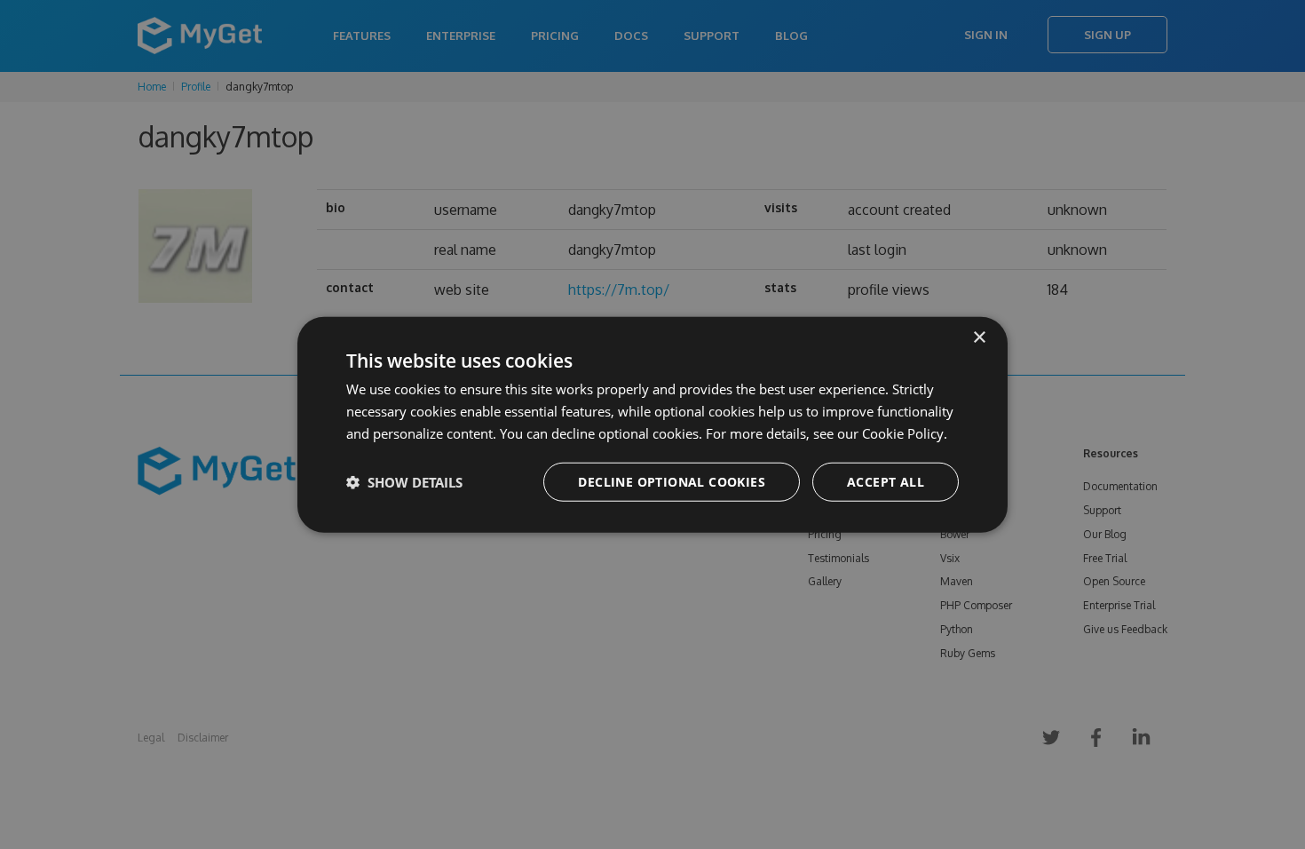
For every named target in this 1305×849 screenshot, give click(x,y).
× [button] (978, 338)
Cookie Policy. (904, 433)
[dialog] (652, 425)
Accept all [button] (885, 480)
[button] (404, 481)
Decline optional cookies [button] (671, 480)
